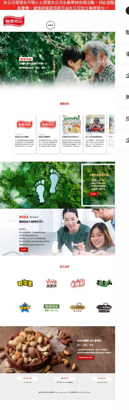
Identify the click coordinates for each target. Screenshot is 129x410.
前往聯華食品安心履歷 (85, 357)
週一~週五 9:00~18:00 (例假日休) (65, 382)
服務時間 (65, 378)
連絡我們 (103, 378)
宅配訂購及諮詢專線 (28, 379)
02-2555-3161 (27, 382)
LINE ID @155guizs (102, 382)
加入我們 (23, 249)
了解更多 (93, 194)
